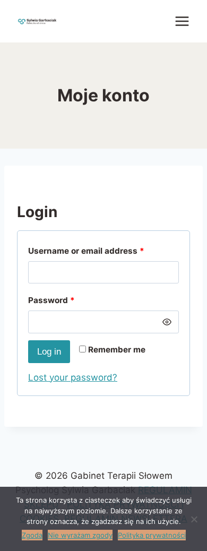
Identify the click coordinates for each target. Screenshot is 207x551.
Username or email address (86, 251)
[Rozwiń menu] (181, 21)
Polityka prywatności (152, 535)
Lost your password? (72, 377)
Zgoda (32, 535)
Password (51, 300)
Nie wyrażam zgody (80, 535)
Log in (49, 352)
